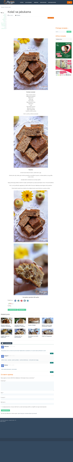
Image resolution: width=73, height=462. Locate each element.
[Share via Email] (24, 301)
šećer (4, 21)
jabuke (4, 15)
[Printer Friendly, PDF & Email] (11, 304)
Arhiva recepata (43, 2)
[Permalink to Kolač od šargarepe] (47, 331)
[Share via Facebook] (15, 301)
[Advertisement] (31, 29)
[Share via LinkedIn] (27, 301)
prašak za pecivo (3, 20)
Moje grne (2, 7)
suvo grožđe (3, 25)
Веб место (3, 402)
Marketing (36, 2)
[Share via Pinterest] (21, 301)
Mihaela (6, 346)
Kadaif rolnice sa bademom (5, 337)
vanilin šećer (3, 28)
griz (4, 13)
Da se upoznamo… (28, 2)
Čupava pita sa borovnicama (18, 337)
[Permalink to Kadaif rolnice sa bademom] (6, 331)
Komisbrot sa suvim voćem (33, 337)
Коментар (3, 380)
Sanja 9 (6, 355)
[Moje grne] (9, 2)
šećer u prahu (3, 23)
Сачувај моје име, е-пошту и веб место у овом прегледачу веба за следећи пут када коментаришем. (24, 406)
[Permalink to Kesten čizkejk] (34, 320)
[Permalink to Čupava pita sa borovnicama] (20, 331)
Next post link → (22, 309)
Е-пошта (3, 397)
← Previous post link (12, 309)
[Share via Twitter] (18, 301)
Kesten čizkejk (31, 325)
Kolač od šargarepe (47, 336)
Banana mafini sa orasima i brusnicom (6, 326)
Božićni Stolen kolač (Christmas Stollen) (47, 326)
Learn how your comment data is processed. (27, 413)
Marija (6, 365)
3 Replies (18, 15)
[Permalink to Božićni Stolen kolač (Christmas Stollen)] (47, 320)
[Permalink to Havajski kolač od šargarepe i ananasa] (20, 320)
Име (2, 392)
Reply (52, 353)
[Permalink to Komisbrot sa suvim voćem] (34, 331)
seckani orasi (3, 24)
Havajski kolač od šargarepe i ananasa (20, 326)
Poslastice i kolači (8, 7)
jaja (4, 16)
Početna (21, 2)
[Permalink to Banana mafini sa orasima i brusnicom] (6, 320)
